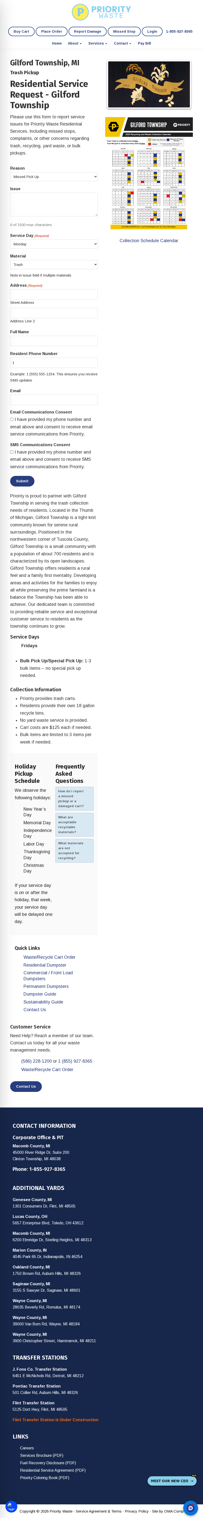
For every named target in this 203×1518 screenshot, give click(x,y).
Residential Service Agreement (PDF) (53, 1470)
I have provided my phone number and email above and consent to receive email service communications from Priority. (51, 427)
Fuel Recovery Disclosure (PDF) (48, 1463)
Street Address (22, 302)
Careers (27, 1448)
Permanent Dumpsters (46, 986)
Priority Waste (101, 12)
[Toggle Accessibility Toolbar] (11, 1506)
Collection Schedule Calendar (149, 240)
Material (18, 256)
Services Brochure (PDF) (41, 1455)
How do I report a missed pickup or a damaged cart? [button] (71, 798)
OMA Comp (174, 1511)
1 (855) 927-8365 (75, 1061)
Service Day (29, 235)
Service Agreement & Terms (99, 1511)
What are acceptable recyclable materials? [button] (67, 824)
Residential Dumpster (45, 965)
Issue (15, 189)
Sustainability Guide (43, 1002)
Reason (17, 168)
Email (15, 391)
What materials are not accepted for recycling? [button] (70, 850)
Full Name (19, 332)
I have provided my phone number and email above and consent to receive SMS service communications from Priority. (50, 459)
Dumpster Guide (40, 994)
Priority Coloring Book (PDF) (44, 1478)
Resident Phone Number (34, 354)
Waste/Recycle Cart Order (50, 957)
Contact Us (35, 1009)
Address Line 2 (22, 321)
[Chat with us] (190, 1508)
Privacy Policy (137, 1511)
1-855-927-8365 (47, 1169)
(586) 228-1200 (36, 1061)
